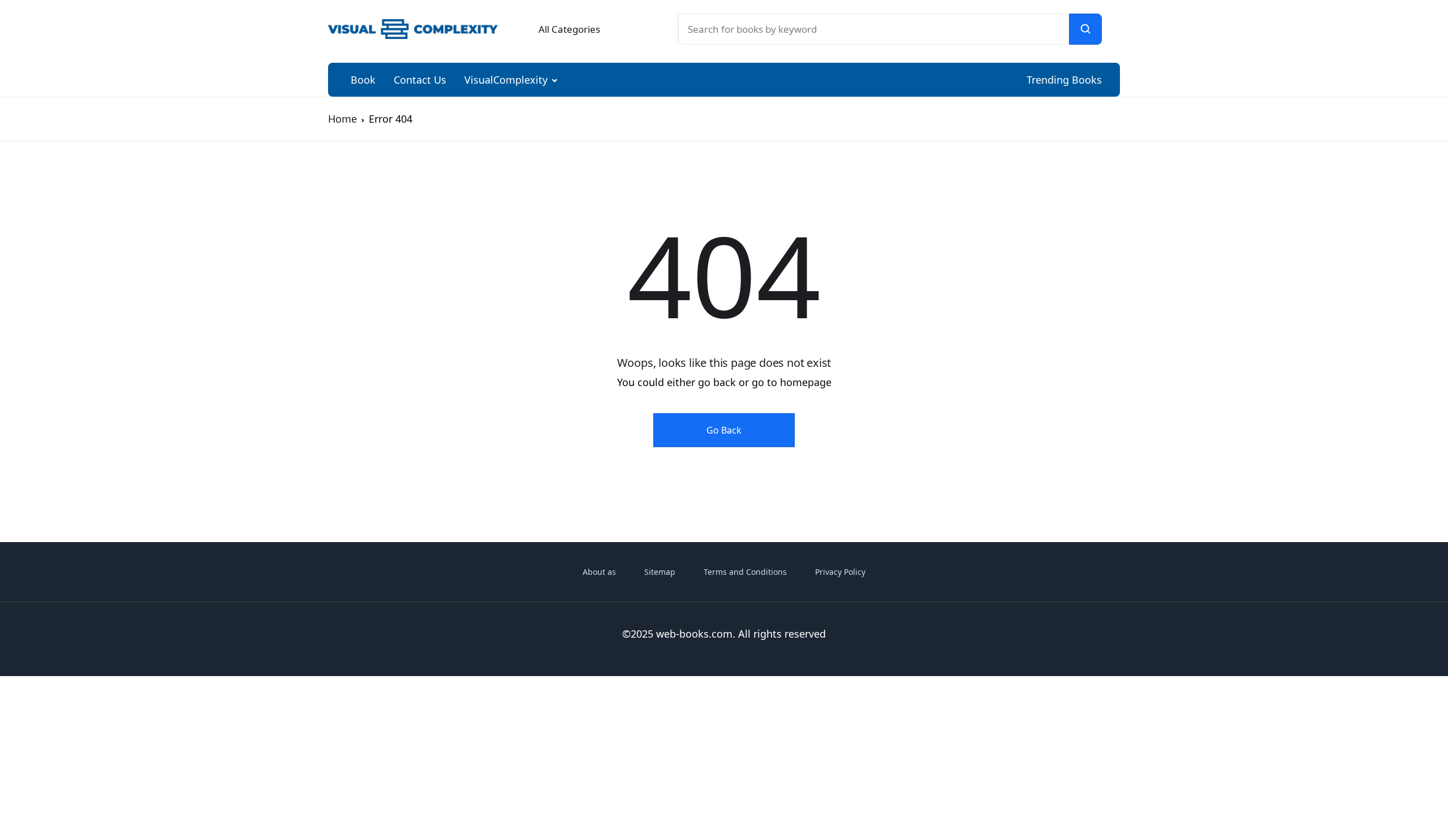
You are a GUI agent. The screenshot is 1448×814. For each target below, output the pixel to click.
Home (342, 118)
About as (599, 571)
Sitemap (659, 571)
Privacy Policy (840, 571)
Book (363, 79)
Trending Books (1064, 79)
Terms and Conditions (745, 571)
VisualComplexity (506, 79)
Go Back (724, 430)
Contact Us (420, 79)
